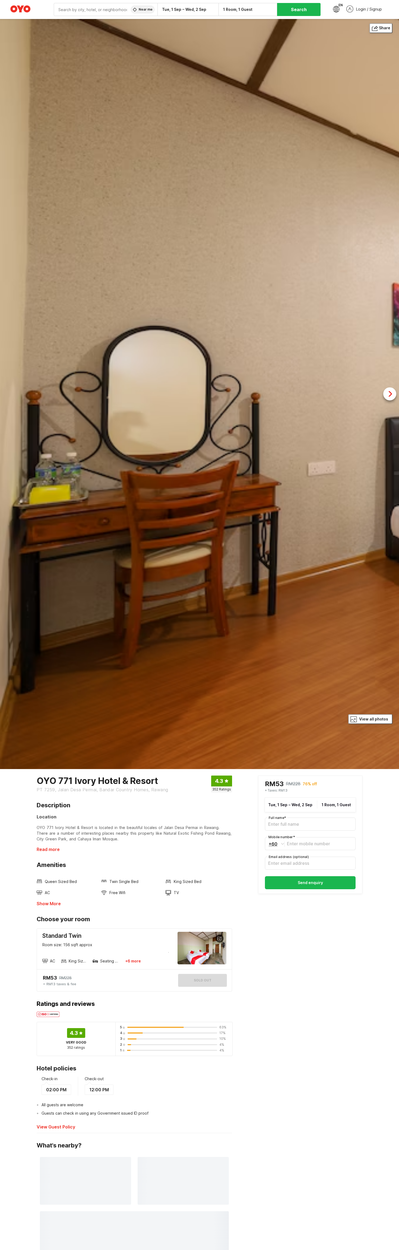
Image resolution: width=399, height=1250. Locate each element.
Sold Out (202, 980)
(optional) (289, 857)
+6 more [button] (133, 961)
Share (384, 27)
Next (389, 393)
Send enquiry (310, 883)
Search (299, 9)
